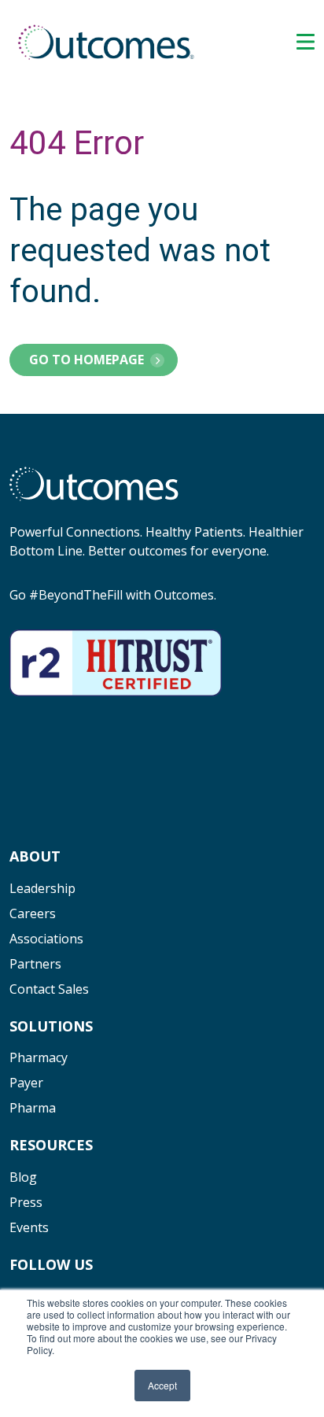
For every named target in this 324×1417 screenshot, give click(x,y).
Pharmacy (38, 1057)
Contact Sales (49, 989)
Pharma (32, 1107)
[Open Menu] (305, 42)
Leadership (42, 888)
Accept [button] (162, 1385)
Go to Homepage (86, 359)
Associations (46, 938)
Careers (32, 913)
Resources (51, 1144)
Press (25, 1202)
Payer (26, 1082)
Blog (23, 1177)
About (35, 856)
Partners (35, 963)
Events (29, 1227)
